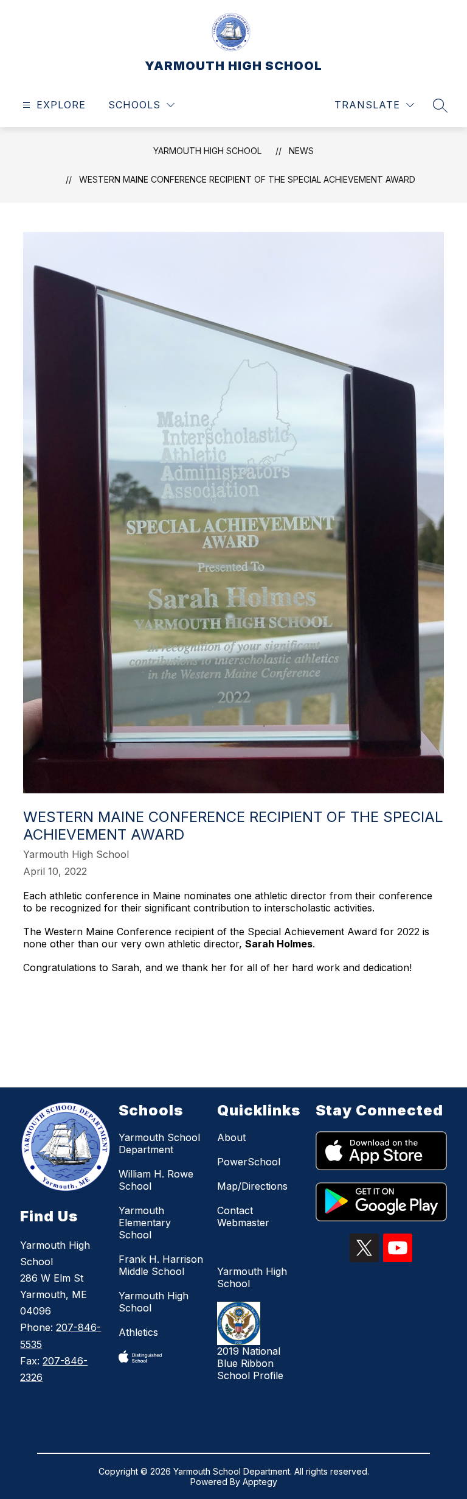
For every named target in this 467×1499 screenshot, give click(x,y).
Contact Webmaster (243, 1216)
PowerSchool (248, 1162)
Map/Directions (252, 1186)
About (231, 1137)
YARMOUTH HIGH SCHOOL (207, 151)
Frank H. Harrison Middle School (161, 1265)
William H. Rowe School (156, 1180)
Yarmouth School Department (159, 1143)
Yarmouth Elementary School (145, 1222)
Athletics (138, 1332)
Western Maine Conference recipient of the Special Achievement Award (247, 179)
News (301, 151)
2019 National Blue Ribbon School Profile (250, 1363)
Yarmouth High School (154, 1302)
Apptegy (260, 1481)
